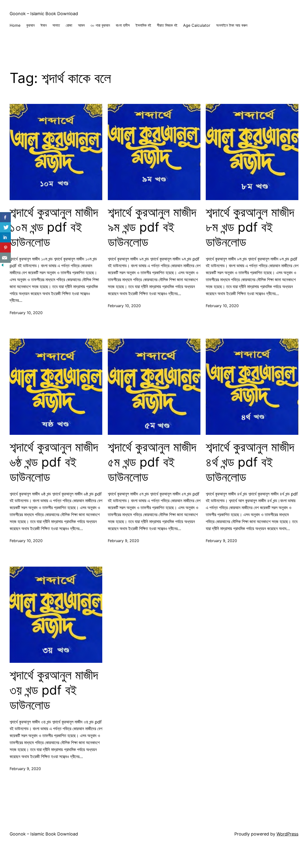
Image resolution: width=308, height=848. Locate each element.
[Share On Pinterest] (5, 247)
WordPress (287, 833)
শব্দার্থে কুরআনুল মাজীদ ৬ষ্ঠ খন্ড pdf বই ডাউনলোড (54, 462)
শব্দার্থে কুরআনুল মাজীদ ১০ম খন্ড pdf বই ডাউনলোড (54, 227)
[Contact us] (5, 258)
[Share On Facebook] (5, 217)
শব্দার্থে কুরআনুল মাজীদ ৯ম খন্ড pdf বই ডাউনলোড (152, 227)
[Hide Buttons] (2, 265)
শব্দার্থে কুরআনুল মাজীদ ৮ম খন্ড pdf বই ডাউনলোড (250, 227)
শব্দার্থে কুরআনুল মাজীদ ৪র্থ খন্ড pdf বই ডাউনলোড (250, 462)
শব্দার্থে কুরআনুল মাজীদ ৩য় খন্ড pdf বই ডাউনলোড (54, 690)
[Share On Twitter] (5, 227)
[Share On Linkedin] (5, 237)
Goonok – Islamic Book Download (44, 13)
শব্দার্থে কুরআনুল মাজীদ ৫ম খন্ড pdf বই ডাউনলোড (152, 462)
